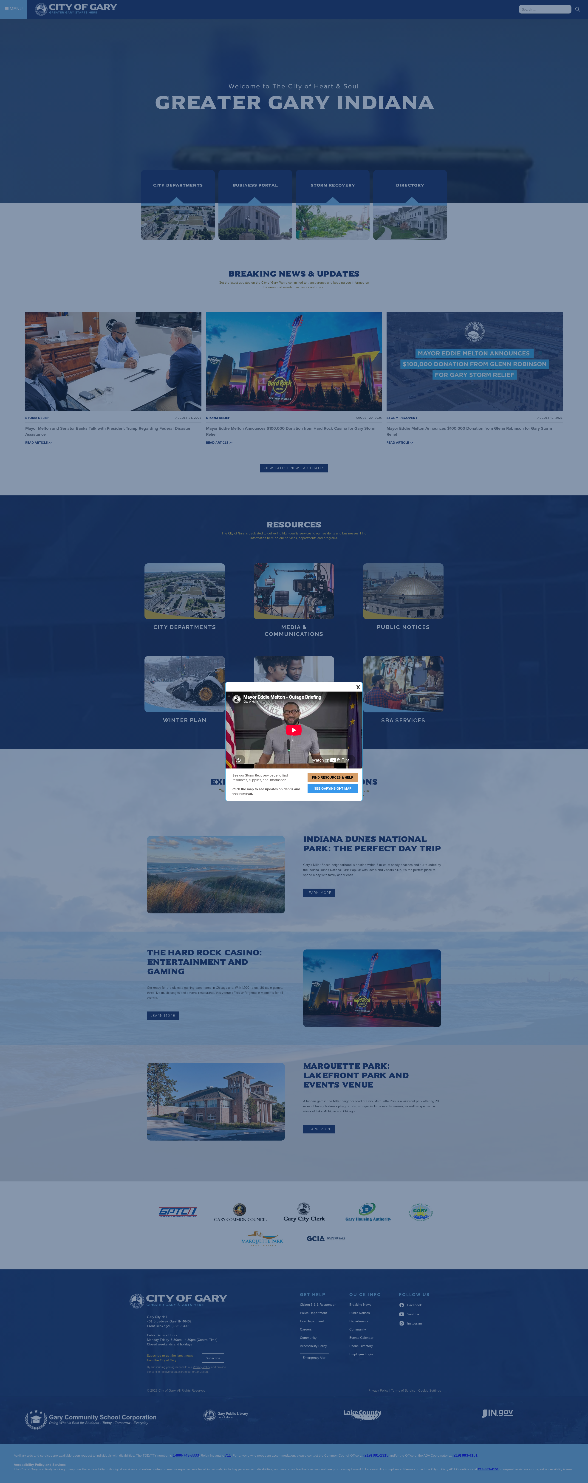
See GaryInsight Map (332, 788)
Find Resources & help (332, 777)
